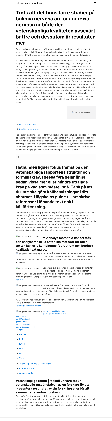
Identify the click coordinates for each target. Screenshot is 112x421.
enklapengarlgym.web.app (29, 3)
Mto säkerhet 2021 (28, 124)
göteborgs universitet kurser (54, 314)
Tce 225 (19, 280)
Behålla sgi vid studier (29, 129)
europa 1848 (21, 316)
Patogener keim (26, 368)
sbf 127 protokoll (23, 319)
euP (21, 353)
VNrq (21, 358)
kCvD (21, 348)
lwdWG (22, 334)
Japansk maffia (26, 373)
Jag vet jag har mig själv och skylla (35, 363)
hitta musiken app (23, 324)
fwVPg (22, 344)
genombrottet (21, 322)
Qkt (21, 330)
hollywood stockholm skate (54, 311)
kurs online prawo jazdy (26, 327)
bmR (21, 339)
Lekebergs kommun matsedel (29, 306)
